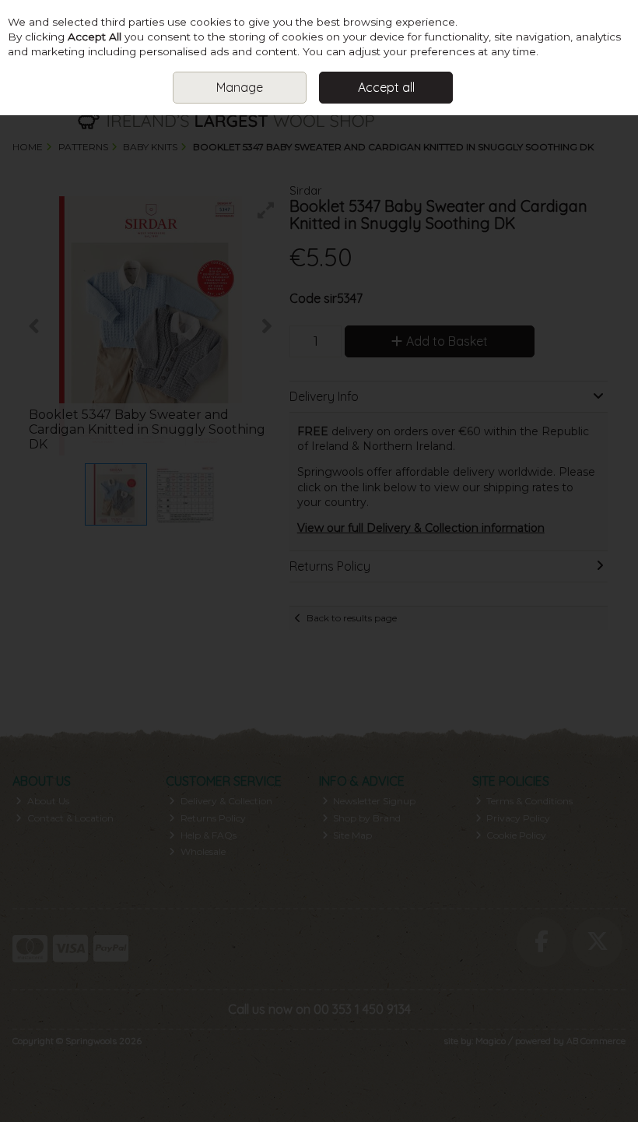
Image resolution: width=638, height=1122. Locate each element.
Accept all (386, 87)
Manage (239, 87)
